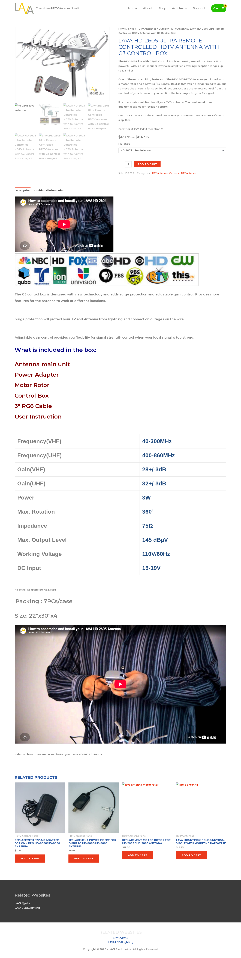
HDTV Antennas (146, 28)
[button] (104, 32)
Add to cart (147, 164)
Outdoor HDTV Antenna (173, 28)
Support (199, 8)
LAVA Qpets (22, 903)
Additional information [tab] (49, 190)
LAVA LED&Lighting (27, 907)
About (147, 8)
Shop (162, 8)
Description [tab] (23, 190)
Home (132, 8)
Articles (178, 8)
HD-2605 (124, 143)
